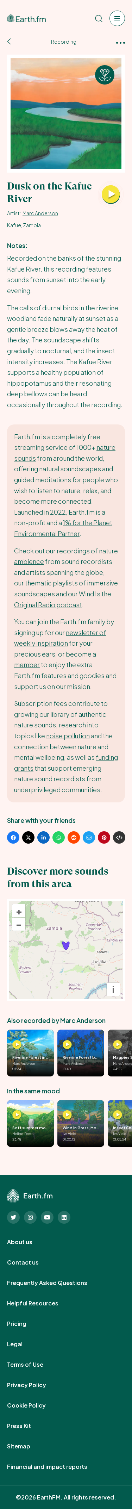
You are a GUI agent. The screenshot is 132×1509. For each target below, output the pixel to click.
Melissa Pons (21, 1133)
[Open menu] (117, 18)
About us (27, 1242)
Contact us (30, 1262)
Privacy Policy (34, 1385)
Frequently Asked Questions (55, 1283)
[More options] (120, 42)
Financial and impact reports (55, 1467)
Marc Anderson (40, 213)
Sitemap (26, 1446)
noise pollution (68, 736)
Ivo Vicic (69, 1133)
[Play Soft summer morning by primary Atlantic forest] (16, 1115)
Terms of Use (33, 1364)
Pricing (24, 1323)
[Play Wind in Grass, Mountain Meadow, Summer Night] (67, 1115)
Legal (22, 1344)
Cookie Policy (34, 1405)
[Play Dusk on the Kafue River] (111, 195)
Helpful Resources (40, 1303)
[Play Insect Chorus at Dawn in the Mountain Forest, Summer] (117, 1115)
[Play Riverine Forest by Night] (67, 1044)
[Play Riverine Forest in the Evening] (16, 1044)
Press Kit (26, 1426)
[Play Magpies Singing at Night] (117, 1044)
